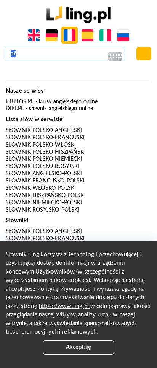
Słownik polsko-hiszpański (46, 152)
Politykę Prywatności (64, 289)
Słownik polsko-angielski (44, 130)
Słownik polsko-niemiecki (44, 159)
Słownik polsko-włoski (41, 145)
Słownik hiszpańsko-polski (46, 195)
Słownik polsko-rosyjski (42, 166)
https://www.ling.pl (64, 306)
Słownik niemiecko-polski (44, 202)
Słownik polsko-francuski (45, 137)
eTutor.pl (20, 101)
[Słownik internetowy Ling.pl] (78, 14)
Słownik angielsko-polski (44, 173)
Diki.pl (15, 108)
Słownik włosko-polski (41, 188)
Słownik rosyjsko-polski (42, 210)
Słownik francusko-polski (45, 181)
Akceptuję (78, 347)
